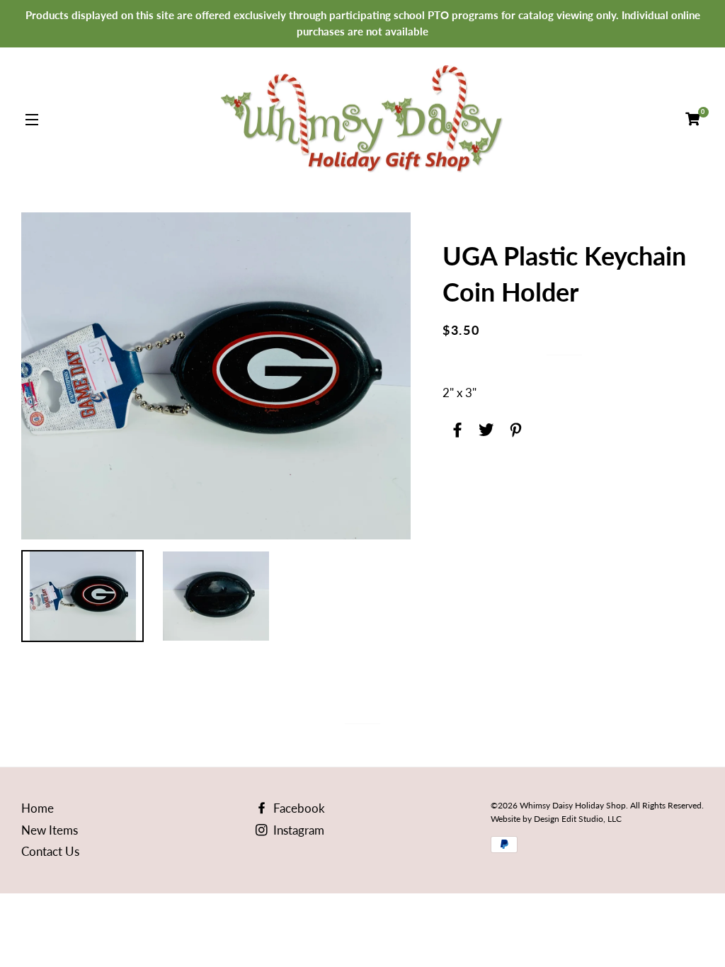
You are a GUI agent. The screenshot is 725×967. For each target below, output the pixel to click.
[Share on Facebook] (456, 426)
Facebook (297, 808)
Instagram (297, 830)
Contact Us (50, 851)
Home (37, 808)
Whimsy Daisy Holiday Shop (573, 805)
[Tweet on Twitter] (485, 426)
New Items (49, 830)
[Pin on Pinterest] (514, 426)
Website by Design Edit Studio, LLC (556, 818)
